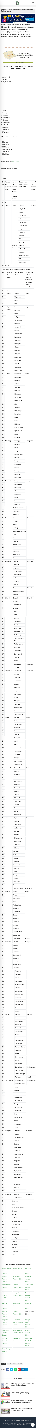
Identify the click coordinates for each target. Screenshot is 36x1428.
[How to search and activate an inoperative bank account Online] (5, 1394)
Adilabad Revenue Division (4, 1279)
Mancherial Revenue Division (28, 1271)
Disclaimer (29, 1423)
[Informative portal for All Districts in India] (18, 5)
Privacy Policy (20, 1423)
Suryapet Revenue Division (4, 1314)
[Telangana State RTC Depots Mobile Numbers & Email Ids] (5, 1411)
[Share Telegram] (26, 1369)
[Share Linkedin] (23, 1369)
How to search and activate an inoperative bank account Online (20, 1393)
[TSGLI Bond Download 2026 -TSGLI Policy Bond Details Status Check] (5, 1402)
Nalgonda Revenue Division (5, 1322)
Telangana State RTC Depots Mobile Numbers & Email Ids (21, 1409)
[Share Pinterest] (19, 1369)
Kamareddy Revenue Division (28, 1306)
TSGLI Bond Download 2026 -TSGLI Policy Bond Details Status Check (21, 1401)
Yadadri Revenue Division (4, 1306)
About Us (13, 1423)
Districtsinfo (27, 1420)
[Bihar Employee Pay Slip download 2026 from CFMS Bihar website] (5, 1386)
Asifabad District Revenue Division (7, 1341)
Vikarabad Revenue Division (5, 1295)
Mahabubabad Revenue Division (6, 1271)
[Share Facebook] (7, 1369)
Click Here (15, 161)
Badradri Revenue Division (27, 1333)
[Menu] (3, 2)
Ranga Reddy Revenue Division (6, 1351)
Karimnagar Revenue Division (5, 1333)
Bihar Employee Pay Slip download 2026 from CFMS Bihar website (23, 1384)
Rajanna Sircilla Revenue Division (29, 1287)
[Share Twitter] (11, 1369)
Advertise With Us (22, 1424)
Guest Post (6, 1423)
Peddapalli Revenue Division (28, 1279)
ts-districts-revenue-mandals (15, 1363)
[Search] (33, 3)
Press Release (12, 1424)
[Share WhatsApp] (15, 1369)
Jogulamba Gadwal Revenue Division (18, 1322)
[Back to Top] (33, 1425)
